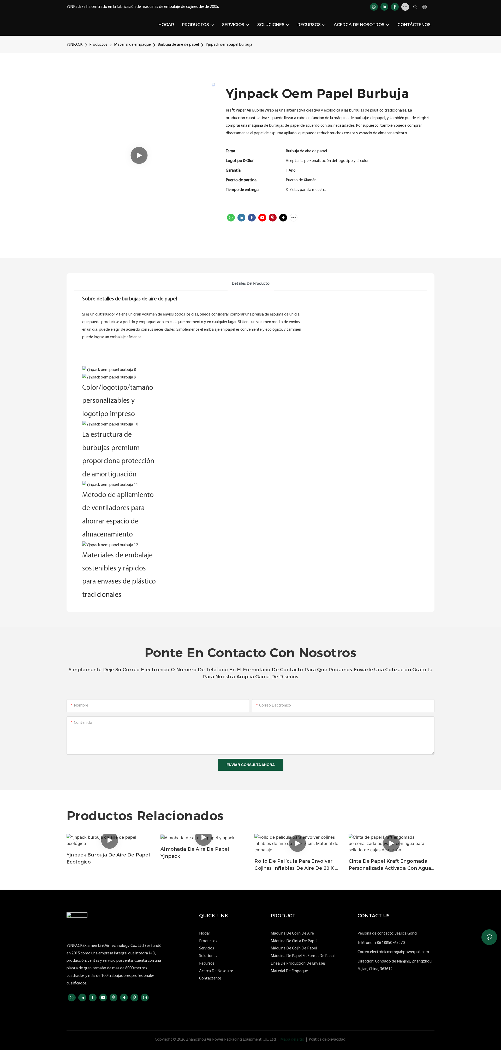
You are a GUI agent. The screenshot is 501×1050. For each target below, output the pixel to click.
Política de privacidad (327, 1039)
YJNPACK (74, 45)
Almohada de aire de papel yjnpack (194, 852)
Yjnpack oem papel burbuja (229, 45)
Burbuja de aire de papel (178, 45)
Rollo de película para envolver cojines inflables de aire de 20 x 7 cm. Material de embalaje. (296, 865)
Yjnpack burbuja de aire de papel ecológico (108, 858)
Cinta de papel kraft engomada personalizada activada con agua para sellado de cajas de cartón (390, 865)
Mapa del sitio (292, 1039)
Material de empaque (132, 45)
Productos (98, 45)
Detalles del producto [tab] (251, 284)
